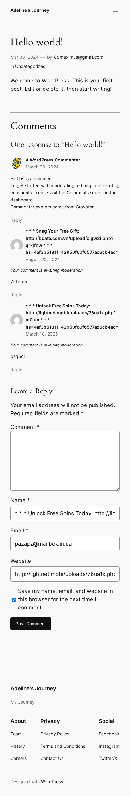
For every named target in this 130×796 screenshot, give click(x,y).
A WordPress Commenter (53, 159)
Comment (24, 427)
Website (20, 561)
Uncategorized (30, 66)
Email (19, 530)
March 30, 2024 (42, 166)
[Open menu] (116, 10)
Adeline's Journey (29, 10)
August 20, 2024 (43, 259)
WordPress (52, 781)
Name (20, 500)
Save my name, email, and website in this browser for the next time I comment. (65, 599)
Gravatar (84, 206)
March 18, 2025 (42, 334)
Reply (16, 220)
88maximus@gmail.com (78, 57)
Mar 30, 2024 (24, 57)
